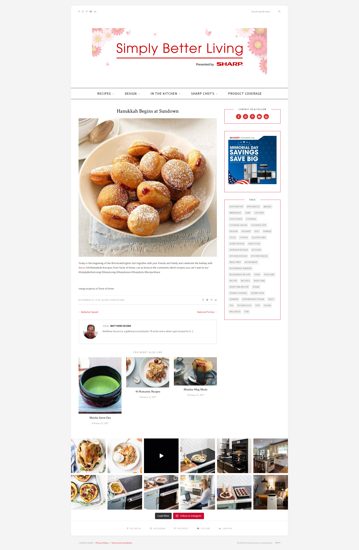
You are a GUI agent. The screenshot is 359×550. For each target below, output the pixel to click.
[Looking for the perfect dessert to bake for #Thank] (125, 455)
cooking (251, 219)
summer (234, 299)
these (82, 267)
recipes (245, 280)
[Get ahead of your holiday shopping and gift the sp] (270, 492)
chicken (259, 212)
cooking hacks (238, 225)
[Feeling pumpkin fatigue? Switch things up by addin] (88, 492)
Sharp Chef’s (202, 93)
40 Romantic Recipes (147, 392)
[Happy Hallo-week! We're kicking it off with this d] (161, 492)
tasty (271, 299)
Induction (254, 243)
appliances (253, 206)
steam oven (257, 293)
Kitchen (256, 250)
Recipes (104, 93)
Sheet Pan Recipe (239, 287)
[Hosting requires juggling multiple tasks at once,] (234, 455)
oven (257, 274)
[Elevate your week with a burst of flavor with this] (197, 455)
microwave (251, 262)
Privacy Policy (102, 542)
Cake (248, 212)
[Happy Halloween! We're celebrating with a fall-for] (125, 492)
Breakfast (235, 212)
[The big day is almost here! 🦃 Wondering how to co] (88, 455)
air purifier (236, 206)
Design (131, 93)
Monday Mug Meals (195, 389)
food (233, 237)
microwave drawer (240, 268)
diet (257, 231)
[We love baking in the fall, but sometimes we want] (234, 492)
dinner (267, 231)
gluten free (259, 237)
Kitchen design (238, 256)
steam (256, 287)
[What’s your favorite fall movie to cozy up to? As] (161, 455)
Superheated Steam (253, 299)
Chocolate (236, 219)
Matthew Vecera (115, 299)
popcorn (269, 274)
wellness (235, 311)
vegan (267, 305)
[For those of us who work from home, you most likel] (197, 492)
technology (244, 305)
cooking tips (258, 225)
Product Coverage (245, 93)
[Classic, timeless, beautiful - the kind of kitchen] (270, 455)
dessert (246, 231)
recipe (233, 280)
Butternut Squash (89, 312)
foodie (244, 237)
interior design (239, 250)
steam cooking (238, 293)
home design (237, 243)
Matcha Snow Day (100, 418)
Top (277, 543)
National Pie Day (206, 312)
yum (246, 311)
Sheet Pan (259, 280)
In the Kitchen (164, 93)
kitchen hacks (259, 256)
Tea (231, 305)
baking (267, 206)
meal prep (235, 262)
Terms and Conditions (121, 542)
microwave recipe (240, 274)
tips (257, 305)
